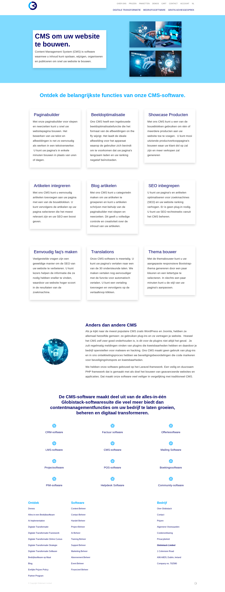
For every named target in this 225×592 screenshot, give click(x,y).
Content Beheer (78, 508)
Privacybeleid (163, 539)
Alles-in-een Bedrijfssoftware (41, 515)
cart (163, 3)
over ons (121, 3)
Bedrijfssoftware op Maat (39, 557)
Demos (31, 508)
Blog (30, 563)
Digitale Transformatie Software (42, 551)
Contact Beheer (78, 515)
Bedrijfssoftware (154, 10)
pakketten (144, 3)
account (184, 3)
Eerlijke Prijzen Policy (38, 570)
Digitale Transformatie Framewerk (43, 533)
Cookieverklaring (165, 533)
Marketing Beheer (79, 551)
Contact (160, 515)
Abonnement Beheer (80, 557)
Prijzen (160, 521)
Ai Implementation (36, 521)
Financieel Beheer (79, 570)
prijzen (132, 3)
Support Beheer (78, 545)
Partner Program (35, 576)
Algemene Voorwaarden (168, 527)
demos (155, 3)
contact (173, 3)
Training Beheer (78, 539)
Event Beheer (77, 563)
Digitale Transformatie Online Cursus (45, 539)
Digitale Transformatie (127, 10)
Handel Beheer (78, 521)
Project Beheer (78, 527)
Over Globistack (164, 508)
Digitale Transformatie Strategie (42, 545)
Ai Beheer (75, 533)
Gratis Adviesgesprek (181, 10)
